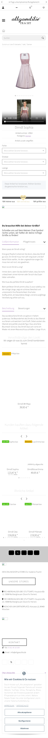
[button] (2, 2)
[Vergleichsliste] (30, 7)
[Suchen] (44, 38)
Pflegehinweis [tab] (29, 241)
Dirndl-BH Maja (24, 403)
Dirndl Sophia (13, 469)
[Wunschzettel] (44, 7)
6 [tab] (25, 95)
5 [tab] (23, 95)
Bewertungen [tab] (24, 308)
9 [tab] (30, 95)
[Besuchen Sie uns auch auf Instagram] (30, 552)
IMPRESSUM (9, 705)
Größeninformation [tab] (10, 241)
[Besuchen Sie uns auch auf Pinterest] (24, 552)
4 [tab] (21, 95)
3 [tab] (19, 95)
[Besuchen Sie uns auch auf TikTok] (36, 552)
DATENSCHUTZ (22, 705)
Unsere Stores (19, 581)
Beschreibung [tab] (8, 308)
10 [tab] (32, 95)
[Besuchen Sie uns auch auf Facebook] (11, 552)
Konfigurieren (25, 721)
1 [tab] (15, 95)
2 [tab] (17, 95)
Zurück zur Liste (7, 44)
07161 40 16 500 (14, 647)
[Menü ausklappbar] (3, 20)
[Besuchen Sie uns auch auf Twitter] (17, 552)
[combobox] (24, 150)
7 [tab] (27, 95)
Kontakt (14, 642)
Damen (28, 135)
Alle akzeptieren (25, 712)
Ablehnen (24, 728)
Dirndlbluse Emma (35, 469)
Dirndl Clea (12, 531)
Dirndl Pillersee (35, 531)
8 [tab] (28, 95)
